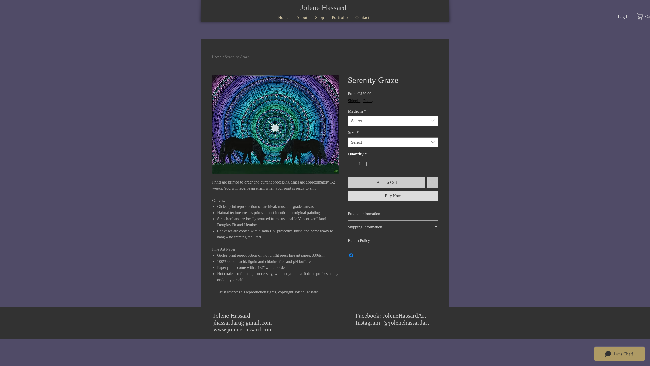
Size (353, 132)
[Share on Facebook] (351, 255)
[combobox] (393, 121)
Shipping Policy (360, 101)
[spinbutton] (359, 164)
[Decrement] (352, 164)
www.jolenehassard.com (243, 329)
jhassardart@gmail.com (242, 322)
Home (217, 57)
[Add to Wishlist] (432, 182)
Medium (357, 111)
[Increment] (367, 164)
